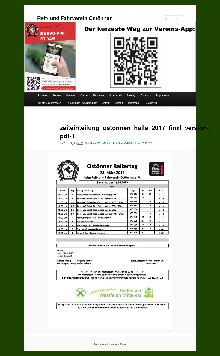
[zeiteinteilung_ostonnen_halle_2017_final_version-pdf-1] (110, 241)
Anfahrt (106, 102)
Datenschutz (151, 102)
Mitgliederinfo (162, 95)
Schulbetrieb (115, 95)
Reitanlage (98, 95)
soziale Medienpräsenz (49, 102)
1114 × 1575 (96, 143)
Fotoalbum (145, 95)
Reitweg (131, 95)
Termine (57, 95)
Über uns (70, 95)
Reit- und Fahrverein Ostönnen (75, 18)
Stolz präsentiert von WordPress (110, 344)
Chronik (84, 95)
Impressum (133, 102)
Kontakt (119, 102)
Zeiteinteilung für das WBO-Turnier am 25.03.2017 (128, 143)
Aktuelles (42, 95)
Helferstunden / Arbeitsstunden (81, 102)
